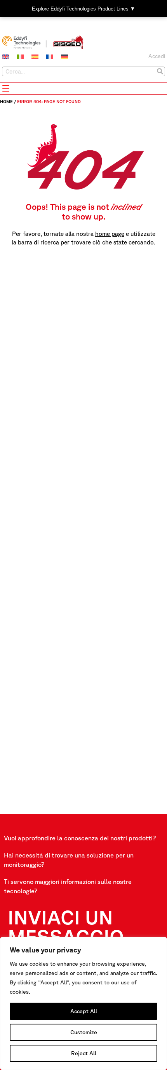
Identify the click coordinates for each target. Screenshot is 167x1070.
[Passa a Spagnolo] (35, 56)
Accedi (156, 56)
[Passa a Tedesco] (64, 56)
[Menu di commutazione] (6, 88)
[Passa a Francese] (49, 56)
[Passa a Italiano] (20, 56)
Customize (83, 1032)
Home (6, 101)
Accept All (83, 1011)
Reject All (83, 1053)
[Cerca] (160, 71)
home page (109, 233)
